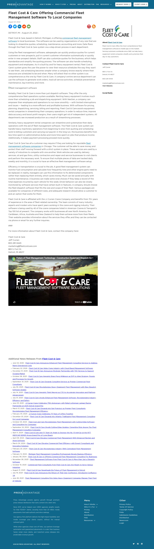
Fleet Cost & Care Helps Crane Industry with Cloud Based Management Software (61, 368)
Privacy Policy (125, 504)
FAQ (97, 4)
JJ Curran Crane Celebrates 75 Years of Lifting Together (51, 414)
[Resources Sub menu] (111, 4)
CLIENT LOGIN (140, 4)
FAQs (121, 512)
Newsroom (123, 520)
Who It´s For (60, 4)
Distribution (89, 4)
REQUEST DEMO (122, 4)
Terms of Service (126, 507)
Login (121, 523)
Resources (104, 4)
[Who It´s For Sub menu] (67, 4)
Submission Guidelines (128, 515)
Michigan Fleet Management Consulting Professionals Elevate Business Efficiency (60, 454)
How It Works (45, 4)
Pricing (73, 4)
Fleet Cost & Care (51, 359)
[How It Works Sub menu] (53, 4)
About (79, 4)
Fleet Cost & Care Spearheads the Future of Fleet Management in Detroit (56, 470)
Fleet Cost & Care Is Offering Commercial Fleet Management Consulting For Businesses (62, 456)
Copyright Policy (126, 509)
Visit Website (107, 86)
